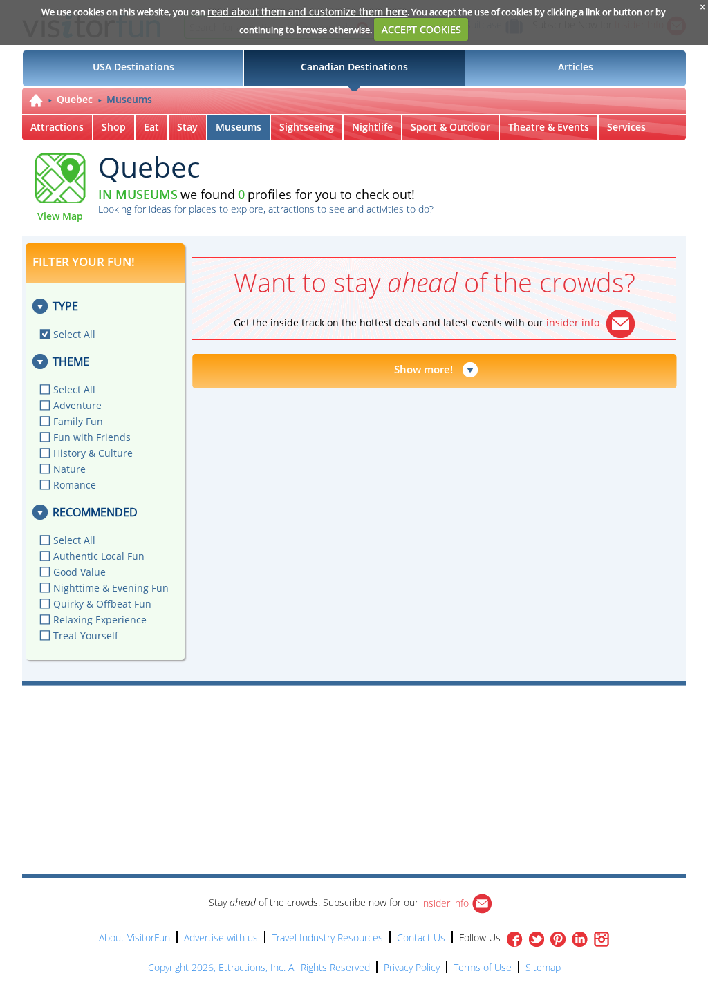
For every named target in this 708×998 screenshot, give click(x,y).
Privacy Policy (412, 967)
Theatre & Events (548, 126)
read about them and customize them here (307, 11)
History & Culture (93, 453)
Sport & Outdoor (450, 126)
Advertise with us (221, 937)
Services (626, 126)
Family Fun (78, 421)
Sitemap (543, 967)
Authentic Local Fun (99, 556)
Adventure (77, 405)
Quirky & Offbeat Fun (102, 604)
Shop (114, 126)
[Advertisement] (417, 725)
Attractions (57, 126)
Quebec (75, 99)
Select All (74, 334)
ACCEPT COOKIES (421, 29)
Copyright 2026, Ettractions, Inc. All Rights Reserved (259, 967)
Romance (74, 485)
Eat (151, 126)
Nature (69, 469)
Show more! (423, 369)
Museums (129, 99)
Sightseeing (306, 126)
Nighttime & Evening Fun (111, 588)
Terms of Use (483, 967)
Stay (187, 126)
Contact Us (421, 937)
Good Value (79, 572)
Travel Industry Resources (327, 937)
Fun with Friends (92, 437)
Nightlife (372, 126)
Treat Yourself (85, 635)
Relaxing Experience (100, 619)
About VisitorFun (134, 937)
